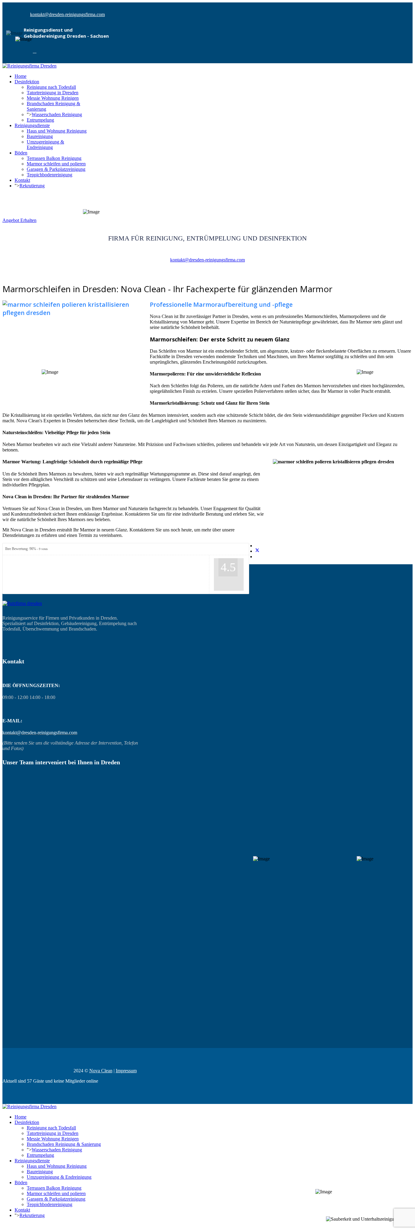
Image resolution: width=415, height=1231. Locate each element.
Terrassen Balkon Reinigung (54, 158)
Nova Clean (100, 1070)
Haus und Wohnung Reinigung (57, 130)
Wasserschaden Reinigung (57, 114)
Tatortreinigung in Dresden (52, 92)
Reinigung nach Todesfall (51, 87)
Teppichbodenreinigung (49, 174)
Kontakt (22, 180)
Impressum (126, 1070)
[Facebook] (34, 51)
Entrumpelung (40, 120)
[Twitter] (257, 551)
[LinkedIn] (257, 556)
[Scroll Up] (4, 1225)
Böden (21, 152)
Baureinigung (40, 136)
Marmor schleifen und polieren (56, 163)
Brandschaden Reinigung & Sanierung (64, 1144)
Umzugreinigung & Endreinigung (45, 144)
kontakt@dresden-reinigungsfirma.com (67, 14)
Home (20, 76)
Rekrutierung (32, 185)
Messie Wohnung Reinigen (53, 98)
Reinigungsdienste (32, 125)
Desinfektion (27, 81)
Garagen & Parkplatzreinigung (56, 169)
